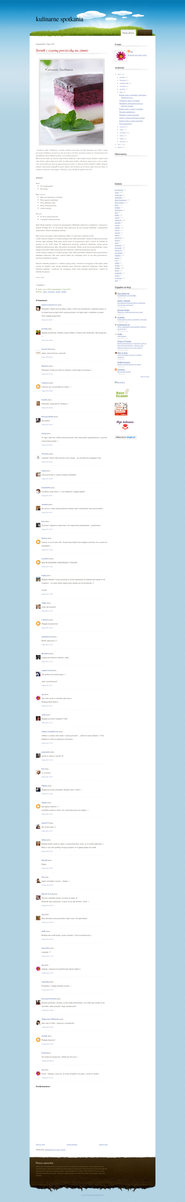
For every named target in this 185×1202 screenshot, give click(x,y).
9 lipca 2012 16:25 (47, 628)
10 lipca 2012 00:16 (47, 885)
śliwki (117, 270)
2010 (119, 147)
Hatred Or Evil (47, 894)
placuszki (118, 245)
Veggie (44, 603)
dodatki (117, 207)
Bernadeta (45, 653)
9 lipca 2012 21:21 (47, 723)
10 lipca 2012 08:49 (47, 922)
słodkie (63, 291)
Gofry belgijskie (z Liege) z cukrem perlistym (129, 356)
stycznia (122, 141)
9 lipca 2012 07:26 (47, 374)
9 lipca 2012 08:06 (47, 408)
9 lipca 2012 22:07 (47, 777)
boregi (44, 433)
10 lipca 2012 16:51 (47, 973)
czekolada (118, 197)
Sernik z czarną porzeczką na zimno (62, 50)
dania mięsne (119, 202)
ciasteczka (118, 195)
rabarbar (118, 255)
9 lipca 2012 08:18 (47, 424)
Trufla (119, 334)
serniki (58, 291)
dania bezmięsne (120, 200)
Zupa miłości (121, 336)
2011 (119, 144)
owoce (117, 230)
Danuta (44, 538)
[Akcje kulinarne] (125, 430)
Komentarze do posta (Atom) (55, 1149)
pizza (116, 243)
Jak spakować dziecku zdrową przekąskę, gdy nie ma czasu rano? (131, 304)
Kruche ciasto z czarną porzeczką (131, 121)
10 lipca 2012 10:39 (47, 939)
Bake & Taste (122, 352)
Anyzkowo (45, 558)
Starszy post (103, 1144)
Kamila (44, 399)
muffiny (117, 227)
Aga (43, 914)
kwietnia (123, 132)
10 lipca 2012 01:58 (47, 905)
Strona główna (128, 32)
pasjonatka (46, 752)
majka (44, 575)
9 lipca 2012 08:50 (47, 479)
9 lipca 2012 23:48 (47, 868)
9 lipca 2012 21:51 (47, 743)
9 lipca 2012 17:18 (47, 661)
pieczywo (118, 238)
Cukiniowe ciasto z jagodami (129, 100)
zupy (116, 280)
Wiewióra (45, 453)
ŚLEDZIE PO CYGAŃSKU (126, 295)
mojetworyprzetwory (49, 304)
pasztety (117, 233)
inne (116, 212)
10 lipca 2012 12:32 (47, 956)
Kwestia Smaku (123, 310)
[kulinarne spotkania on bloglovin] (126, 438)
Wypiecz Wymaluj (124, 341)
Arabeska (121, 317)
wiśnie (117, 275)
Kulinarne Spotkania (59, 18)
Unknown (45, 382)
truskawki (118, 273)
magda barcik (47, 670)
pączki (117, 235)
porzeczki (51, 291)
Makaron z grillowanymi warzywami (130, 312)
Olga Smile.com (123, 293)
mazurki (118, 222)
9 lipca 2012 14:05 (47, 594)
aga (43, 694)
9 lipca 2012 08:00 (47, 391)
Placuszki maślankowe (127, 112)
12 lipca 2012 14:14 (47, 1044)
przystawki (118, 253)
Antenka (45, 504)
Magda (44, 802)
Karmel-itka (46, 349)
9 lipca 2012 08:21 (47, 462)
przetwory (118, 250)
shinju (44, 839)
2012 (119, 74)
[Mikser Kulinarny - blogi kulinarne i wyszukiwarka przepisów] (122, 398)
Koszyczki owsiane (124, 371)
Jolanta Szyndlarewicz (50, 731)
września (123, 86)
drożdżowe (118, 210)
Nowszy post (40, 1144)
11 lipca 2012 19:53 (47, 990)
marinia (45, 328)
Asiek (44, 714)
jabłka (117, 215)
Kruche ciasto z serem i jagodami (131, 109)
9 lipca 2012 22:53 (47, 831)
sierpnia (122, 89)
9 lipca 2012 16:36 (47, 645)
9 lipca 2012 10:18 (47, 529)
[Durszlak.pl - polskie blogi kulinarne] (120, 382)
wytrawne (118, 278)
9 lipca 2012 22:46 (47, 814)
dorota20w (46, 948)
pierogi (117, 240)
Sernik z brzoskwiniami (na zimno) (129, 364)
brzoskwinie (119, 190)
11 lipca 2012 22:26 (47, 1027)
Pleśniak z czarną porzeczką (129, 115)
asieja (44, 470)
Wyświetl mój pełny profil (137, 55)
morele (117, 225)
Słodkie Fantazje (123, 362)
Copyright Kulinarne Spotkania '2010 (92, 1195)
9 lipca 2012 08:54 (47, 495)
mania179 (45, 823)
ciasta (45, 291)
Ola (43, 877)
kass (43, 521)
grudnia (122, 77)
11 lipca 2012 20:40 (47, 1010)
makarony (118, 220)
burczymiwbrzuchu (49, 998)
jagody (117, 217)
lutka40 (44, 860)
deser (116, 205)
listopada (123, 80)
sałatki (117, 263)
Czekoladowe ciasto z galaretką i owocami (132, 319)
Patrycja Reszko (48, 416)
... (144, 32)
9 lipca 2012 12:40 (47, 566)
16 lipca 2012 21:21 (47, 1078)
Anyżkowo (121, 369)
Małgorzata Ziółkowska (50, 1019)
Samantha (45, 981)
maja (121, 129)
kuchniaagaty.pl (123, 324)
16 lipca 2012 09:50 (47, 1061)
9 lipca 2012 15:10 (47, 611)
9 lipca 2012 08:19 (47, 445)
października (124, 83)
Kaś (43, 768)
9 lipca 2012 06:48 (47, 340)
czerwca (122, 127)
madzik (44, 1036)
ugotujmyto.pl (47, 636)
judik (44, 931)
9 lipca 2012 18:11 (47, 685)
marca (122, 135)
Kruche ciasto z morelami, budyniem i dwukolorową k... (132, 96)
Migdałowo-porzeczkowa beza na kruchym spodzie (131, 104)
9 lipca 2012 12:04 (47, 550)
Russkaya (45, 366)
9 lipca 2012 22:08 (47, 794)
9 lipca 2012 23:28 (47, 851)
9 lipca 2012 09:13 (47, 512)
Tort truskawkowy (125, 123)
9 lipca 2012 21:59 (47, 760)
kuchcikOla (46, 487)
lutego (122, 138)
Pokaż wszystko (145, 376)
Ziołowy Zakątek (123, 300)
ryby (116, 260)
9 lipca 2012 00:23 (47, 320)
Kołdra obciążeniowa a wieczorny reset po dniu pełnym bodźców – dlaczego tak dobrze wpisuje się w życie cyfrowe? (131, 345)
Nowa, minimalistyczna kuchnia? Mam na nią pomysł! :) (131, 328)
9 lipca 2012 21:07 (47, 706)
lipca (121, 92)
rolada (117, 258)
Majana (44, 785)
